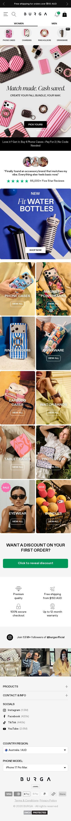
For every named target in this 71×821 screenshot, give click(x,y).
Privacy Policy (48, 800)
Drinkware (62, 40)
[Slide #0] (30, 130)
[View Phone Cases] (9, 33)
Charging (26, 40)
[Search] (14, 14)
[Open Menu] (6, 14)
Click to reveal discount (35, 563)
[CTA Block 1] (35, 224)
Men (54, 24)
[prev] (4, 3)
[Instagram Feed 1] (35, 662)
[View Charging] (26, 33)
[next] (67, 3)
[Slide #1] (40, 130)
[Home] (35, 14)
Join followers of (40, 637)
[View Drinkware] (62, 33)
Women (19, 24)
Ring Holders (44, 40)
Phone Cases (9, 40)
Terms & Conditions (26, 800)
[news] (57, 14)
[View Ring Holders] (44, 33)
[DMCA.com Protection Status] (36, 813)
